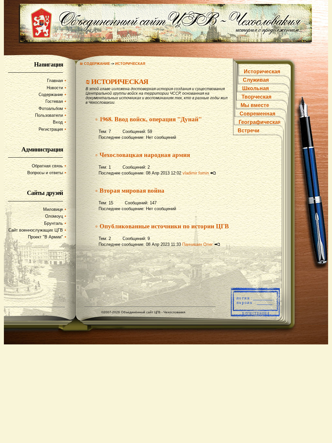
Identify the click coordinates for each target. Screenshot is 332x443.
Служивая (256, 80)
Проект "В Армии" (45, 236)
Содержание (51, 94)
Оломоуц (54, 216)
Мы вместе (255, 105)
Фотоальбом (51, 108)
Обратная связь (47, 165)
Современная (257, 113)
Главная (55, 80)
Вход (58, 122)
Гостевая (54, 101)
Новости (55, 87)
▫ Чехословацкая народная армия (142, 154)
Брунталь (53, 223)
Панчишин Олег (197, 244)
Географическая (260, 122)
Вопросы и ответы (45, 172)
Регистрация (51, 129)
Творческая (256, 97)
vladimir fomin (196, 173)
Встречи (248, 130)
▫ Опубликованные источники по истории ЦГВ (162, 226)
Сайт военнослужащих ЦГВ (35, 230)
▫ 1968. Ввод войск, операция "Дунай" (148, 118)
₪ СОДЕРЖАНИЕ (95, 64)
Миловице (53, 209)
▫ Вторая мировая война (129, 190)
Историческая (262, 71)
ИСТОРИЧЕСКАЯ (130, 64)
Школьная (255, 88)
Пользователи (49, 115)
